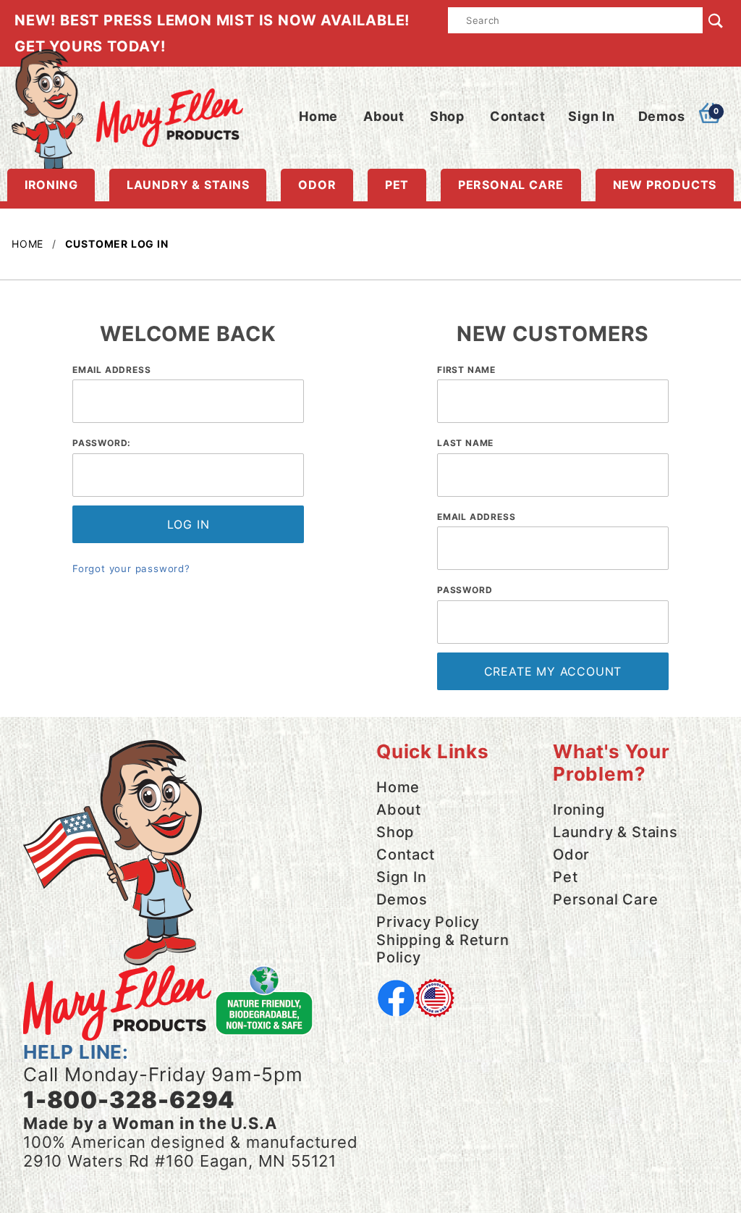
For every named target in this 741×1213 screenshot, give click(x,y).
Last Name (465, 442)
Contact (518, 116)
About (384, 116)
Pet (397, 184)
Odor (317, 184)
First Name (466, 369)
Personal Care (511, 184)
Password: (101, 442)
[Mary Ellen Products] (127, 109)
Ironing (51, 184)
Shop (447, 116)
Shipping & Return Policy (442, 948)
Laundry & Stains (188, 184)
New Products (665, 184)
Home (318, 116)
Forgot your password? (131, 568)
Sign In (591, 116)
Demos (661, 116)
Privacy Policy (428, 922)
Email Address (111, 369)
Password (464, 589)
